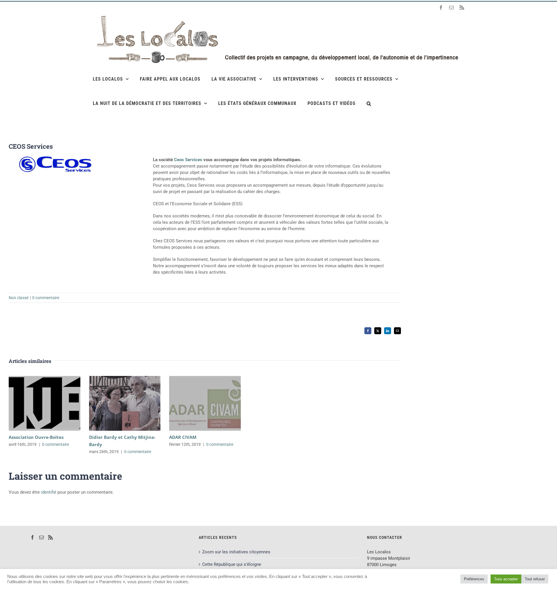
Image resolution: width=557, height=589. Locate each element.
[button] (369, 103)
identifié (48, 492)
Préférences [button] (474, 579)
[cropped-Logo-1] (55, 158)
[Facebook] (32, 537)
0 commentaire (45, 297)
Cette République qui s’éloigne (231, 564)
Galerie (52, 403)
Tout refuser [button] (535, 579)
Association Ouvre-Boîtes (36, 403)
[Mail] (41, 537)
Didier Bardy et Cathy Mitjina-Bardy (116, 403)
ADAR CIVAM (196, 403)
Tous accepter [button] (506, 579)
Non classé (18, 297)
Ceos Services (188, 159)
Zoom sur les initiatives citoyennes (236, 552)
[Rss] (50, 537)
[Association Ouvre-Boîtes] (44, 403)
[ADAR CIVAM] (205, 403)
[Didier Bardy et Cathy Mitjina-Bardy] (125, 403)
